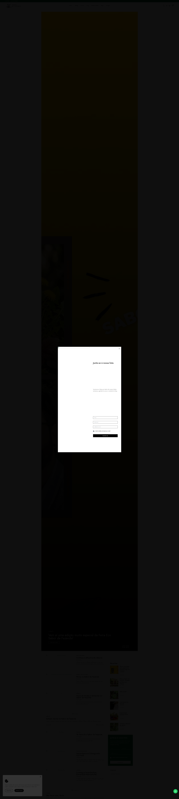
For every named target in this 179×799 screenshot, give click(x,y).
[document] (89, 399)
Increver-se (105, 435)
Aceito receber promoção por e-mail (102, 431)
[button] (119, 348)
